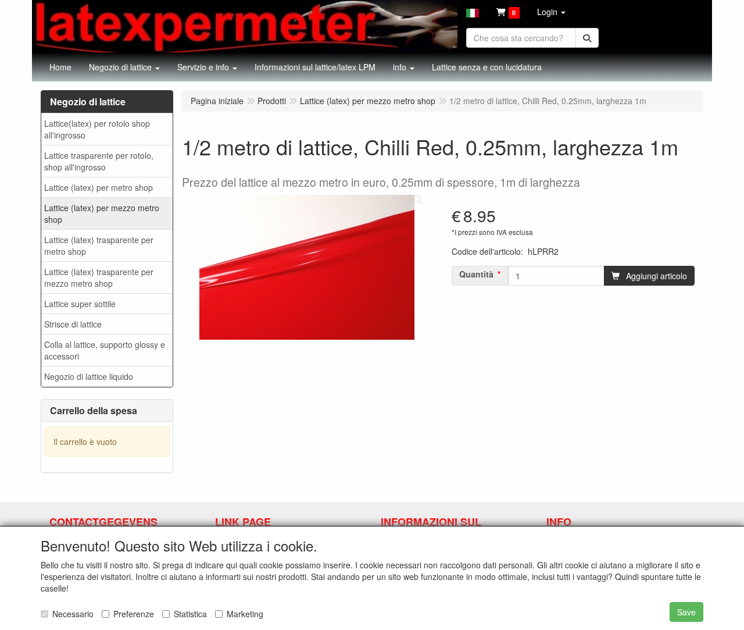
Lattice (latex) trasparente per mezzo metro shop (98, 277)
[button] (472, 11)
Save (686, 612)
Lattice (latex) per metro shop (98, 187)
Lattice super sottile (80, 303)
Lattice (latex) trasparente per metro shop (98, 245)
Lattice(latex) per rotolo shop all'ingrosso (97, 129)
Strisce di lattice (73, 324)
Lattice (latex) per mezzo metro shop (101, 213)
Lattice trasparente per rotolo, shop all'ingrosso (98, 161)
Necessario (73, 614)
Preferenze (133, 614)
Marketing (245, 614)
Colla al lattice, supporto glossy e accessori (104, 350)
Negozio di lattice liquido (88, 376)
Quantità (476, 274)
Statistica (190, 614)
